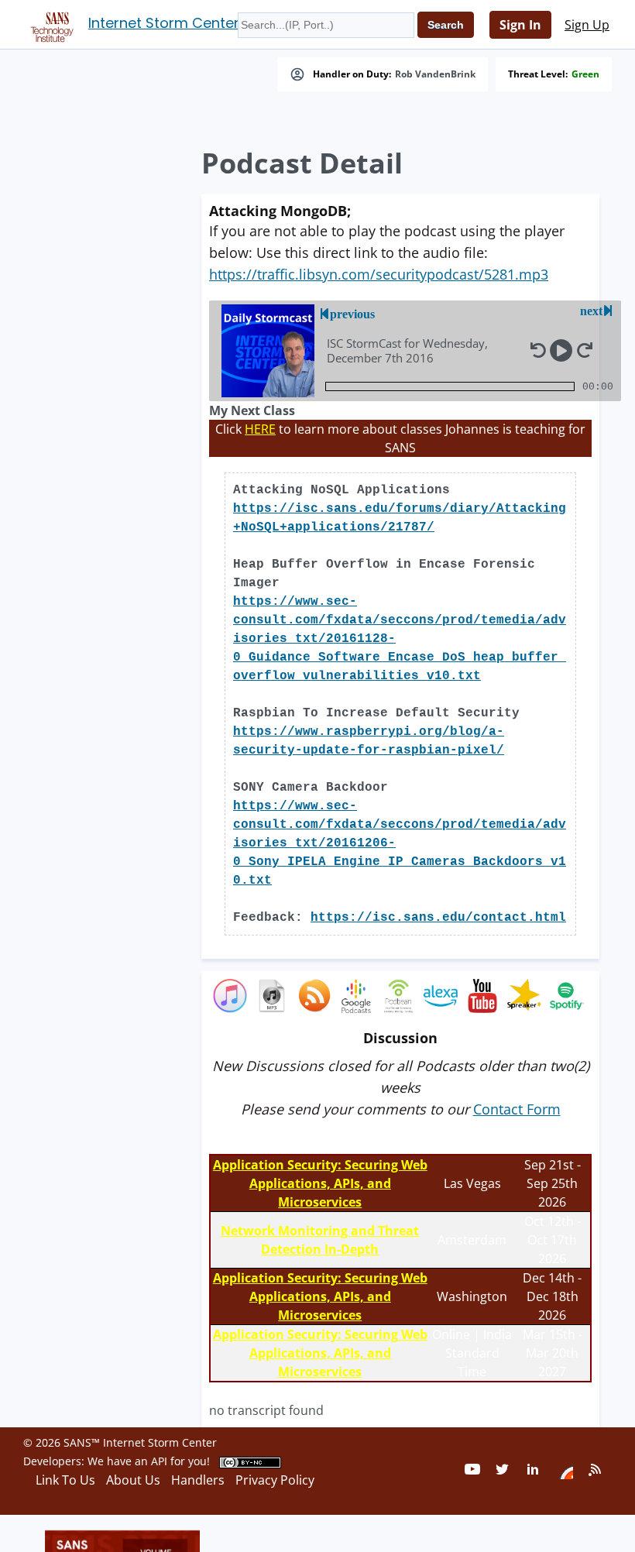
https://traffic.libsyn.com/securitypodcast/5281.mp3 (378, 274)
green (585, 74)
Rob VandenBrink (435, 74)
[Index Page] (50, 24)
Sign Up (587, 24)
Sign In (520, 24)
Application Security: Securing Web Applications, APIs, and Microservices (320, 1183)
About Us (133, 1479)
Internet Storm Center (163, 23)
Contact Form (517, 1109)
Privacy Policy (274, 1479)
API (159, 1461)
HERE (260, 429)
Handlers (198, 1479)
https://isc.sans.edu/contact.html (438, 918)
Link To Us (65, 1479)
